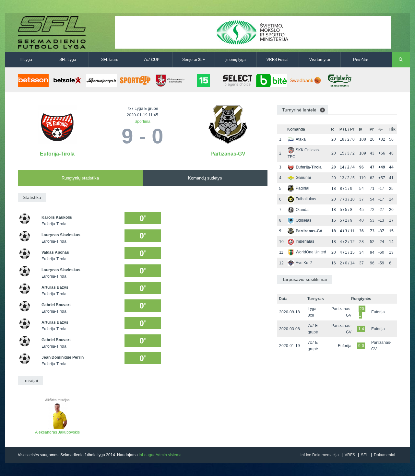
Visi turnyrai (319, 59)
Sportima (142, 121)
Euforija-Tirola (57, 154)
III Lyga (25, 59)
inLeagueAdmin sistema (160, 455)
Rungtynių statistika (80, 178)
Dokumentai (384, 455)
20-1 (362, 312)
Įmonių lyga (235, 59)
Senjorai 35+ (193, 59)
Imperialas (305, 241)
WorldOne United (311, 252)
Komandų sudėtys (205, 178)
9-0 (361, 345)
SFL (364, 455)
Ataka (301, 139)
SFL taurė (109, 59)
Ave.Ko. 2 (304, 263)
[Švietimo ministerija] (253, 32)
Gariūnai (303, 177)
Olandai (303, 209)
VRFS (350, 455)
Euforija (378, 312)
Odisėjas (303, 220)
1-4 (361, 329)
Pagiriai (302, 188)
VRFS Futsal (278, 59)
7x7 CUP (152, 59)
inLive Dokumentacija (320, 455)
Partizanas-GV (227, 154)
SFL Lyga (67, 59)
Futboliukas (306, 199)
